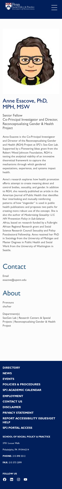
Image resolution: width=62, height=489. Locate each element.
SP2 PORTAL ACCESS (17, 427)
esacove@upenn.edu (14, 279)
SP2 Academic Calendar (22, 390)
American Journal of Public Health (22, 195)
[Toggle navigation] (54, 7)
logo (19, 7)
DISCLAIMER (12, 407)
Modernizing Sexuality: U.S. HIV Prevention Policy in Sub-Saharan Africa (29, 218)
